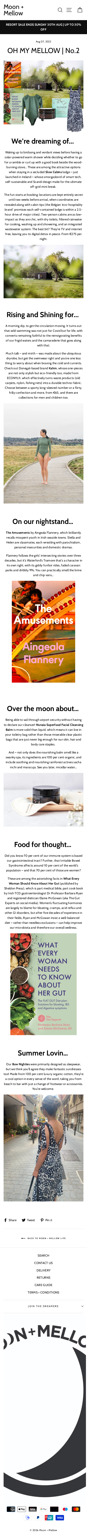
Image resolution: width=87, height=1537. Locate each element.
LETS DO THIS (43, 815)
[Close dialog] (83, 705)
